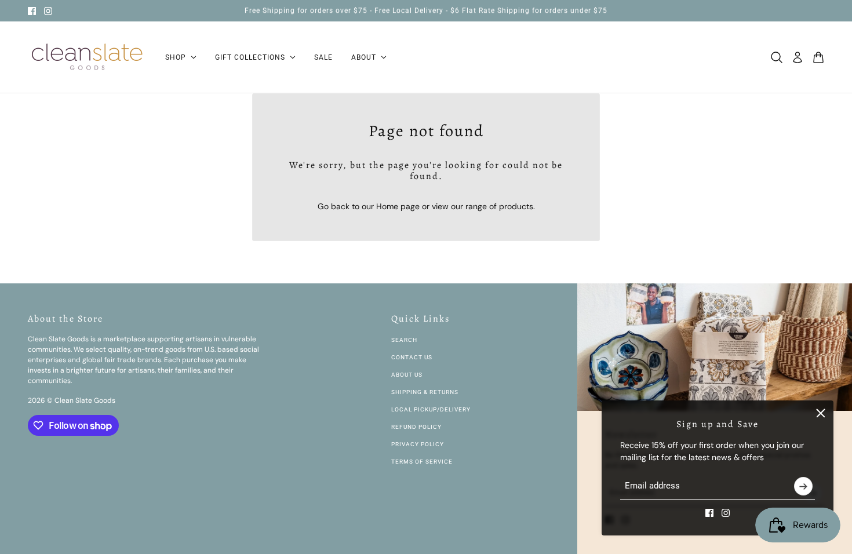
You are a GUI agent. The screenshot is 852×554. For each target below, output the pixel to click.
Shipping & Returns (424, 392)
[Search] (776, 57)
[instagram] (48, 11)
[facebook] (32, 11)
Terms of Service (422, 461)
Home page (398, 206)
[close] (820, 413)
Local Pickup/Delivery (431, 409)
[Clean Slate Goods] (87, 57)
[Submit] (803, 486)
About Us (407, 374)
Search (404, 340)
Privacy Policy (417, 444)
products (516, 206)
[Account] (797, 57)
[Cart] (818, 57)
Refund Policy (416, 427)
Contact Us (411, 357)
